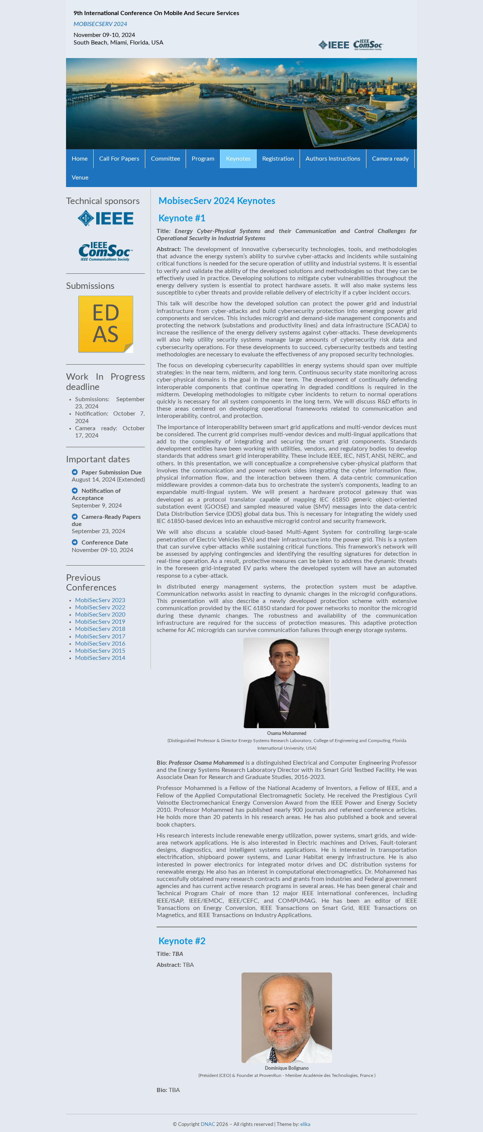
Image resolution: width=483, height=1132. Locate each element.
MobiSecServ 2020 (100, 615)
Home (80, 159)
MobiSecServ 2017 (100, 636)
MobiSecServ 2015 (100, 651)
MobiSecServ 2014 (100, 658)
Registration (278, 159)
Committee (165, 159)
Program (203, 159)
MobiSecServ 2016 (100, 644)
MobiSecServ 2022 (100, 607)
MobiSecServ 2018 (100, 629)
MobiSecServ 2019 (100, 622)
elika (305, 1124)
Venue (80, 178)
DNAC (208, 1124)
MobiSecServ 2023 (100, 600)
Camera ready (390, 159)
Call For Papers (119, 159)
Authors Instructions (333, 159)
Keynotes (238, 159)
